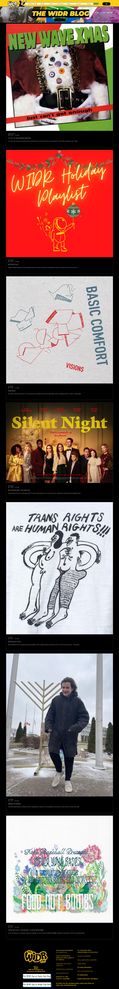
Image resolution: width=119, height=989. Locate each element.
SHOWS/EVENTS (82, 963)
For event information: (85, 967)
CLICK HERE (66, 979)
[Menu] (106, 4)
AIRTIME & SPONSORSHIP (84, 956)
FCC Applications (83, 975)
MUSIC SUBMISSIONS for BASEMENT (87, 960)
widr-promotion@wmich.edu (85, 971)
